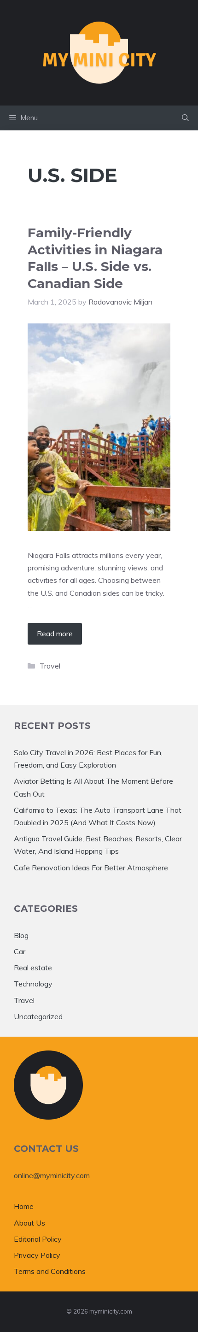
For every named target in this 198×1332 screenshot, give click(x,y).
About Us (29, 1222)
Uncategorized (38, 1016)
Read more (55, 633)
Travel (50, 665)
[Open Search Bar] (185, 118)
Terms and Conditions (50, 1271)
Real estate (33, 967)
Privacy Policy (37, 1255)
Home (24, 1206)
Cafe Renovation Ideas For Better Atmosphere (91, 867)
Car (19, 951)
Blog (21, 935)
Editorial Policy (38, 1239)
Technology (33, 983)
